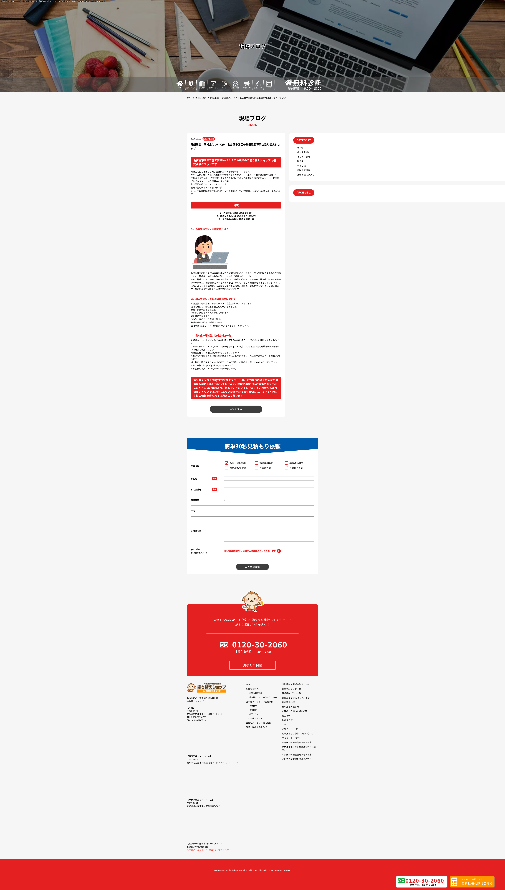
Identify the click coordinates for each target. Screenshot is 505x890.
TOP (248, 684)
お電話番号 (196, 489)
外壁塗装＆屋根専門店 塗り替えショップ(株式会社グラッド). (251, 870)
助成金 (300, 161)
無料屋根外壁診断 (290, 706)
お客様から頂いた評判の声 (294, 711)
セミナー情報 (303, 156)
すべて (300, 147)
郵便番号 (195, 500)
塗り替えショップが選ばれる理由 (263, 697)
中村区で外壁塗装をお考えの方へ (298, 742)
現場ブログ (200, 97)
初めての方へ (252, 688)
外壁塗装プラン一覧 (291, 688)
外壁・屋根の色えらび (256, 727)
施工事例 (286, 715)
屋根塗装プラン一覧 (291, 693)
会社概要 (253, 710)
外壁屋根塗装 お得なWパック (296, 697)
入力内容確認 (252, 566)
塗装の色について (305, 174)
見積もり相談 (252, 665)
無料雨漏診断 (288, 702)
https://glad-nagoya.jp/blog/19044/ (225, 346)
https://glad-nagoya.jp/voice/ (222, 368)
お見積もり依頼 (237, 468)
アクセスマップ (255, 718)
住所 (193, 511)
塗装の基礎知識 (255, 693)
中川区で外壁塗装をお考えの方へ (298, 754)
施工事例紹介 (303, 152)
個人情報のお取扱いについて (199, 551)
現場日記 (301, 165)
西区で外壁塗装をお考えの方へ (297, 759)
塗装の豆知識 (303, 170)
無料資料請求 (296, 463)
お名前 (194, 478)
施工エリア (254, 714)
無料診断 (307, 82)
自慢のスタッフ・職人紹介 (258, 722)
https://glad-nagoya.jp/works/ (218, 365)
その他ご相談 (296, 468)
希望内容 (195, 465)
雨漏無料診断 (266, 463)
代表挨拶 (253, 705)
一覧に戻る (236, 409)
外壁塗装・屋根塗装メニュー (295, 684)
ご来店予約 (265, 468)
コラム (285, 724)
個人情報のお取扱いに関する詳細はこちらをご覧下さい (250, 550)
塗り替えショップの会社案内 (259, 701)
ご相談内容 (196, 530)
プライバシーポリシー (292, 737)
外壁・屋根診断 (237, 463)
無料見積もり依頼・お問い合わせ (298, 733)
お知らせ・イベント (291, 729)
